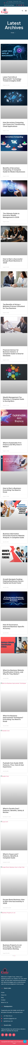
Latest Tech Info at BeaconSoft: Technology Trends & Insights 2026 (12, 79)
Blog (2, 997)
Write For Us (4, 1002)
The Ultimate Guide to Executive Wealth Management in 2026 (11, 215)
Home (2, 992)
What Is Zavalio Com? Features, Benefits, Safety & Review (13, 810)
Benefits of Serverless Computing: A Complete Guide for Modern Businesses (14, 170)
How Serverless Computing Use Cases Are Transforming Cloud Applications (14, 124)
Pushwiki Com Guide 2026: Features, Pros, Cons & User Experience (13, 765)
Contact (3, 1000)
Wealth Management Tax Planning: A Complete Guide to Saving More (13, 399)
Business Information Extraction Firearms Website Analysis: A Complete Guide (13, 535)
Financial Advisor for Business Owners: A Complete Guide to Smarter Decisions (13, 352)
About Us (3, 995)
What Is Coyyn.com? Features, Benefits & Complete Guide (10, 856)
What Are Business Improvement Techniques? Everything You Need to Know (13, 718)
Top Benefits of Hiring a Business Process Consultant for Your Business (14, 306)
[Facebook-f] (16, 5)
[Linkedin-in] (23, 5)
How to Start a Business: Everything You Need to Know (12, 490)
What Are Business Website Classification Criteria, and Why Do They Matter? (13, 672)
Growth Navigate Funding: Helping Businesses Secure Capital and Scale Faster (13, 581)
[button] (26, 11)
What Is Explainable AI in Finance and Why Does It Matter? (12, 444)
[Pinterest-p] (10, 1034)
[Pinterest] (21, 5)
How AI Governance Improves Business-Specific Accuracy (13, 626)
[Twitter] (19, 5)
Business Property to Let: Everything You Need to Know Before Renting (12, 947)
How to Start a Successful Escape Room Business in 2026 (12, 261)
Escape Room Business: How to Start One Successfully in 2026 (13, 901)
